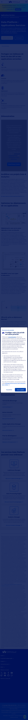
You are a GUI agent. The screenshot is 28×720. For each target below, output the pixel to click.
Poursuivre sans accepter (8, 330)
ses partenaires (12, 337)
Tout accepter (20, 389)
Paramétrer (9, 389)
